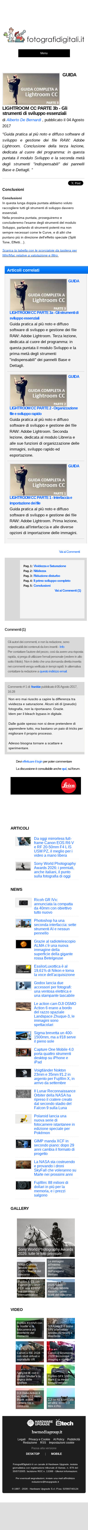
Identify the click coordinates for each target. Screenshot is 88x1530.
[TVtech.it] (64, 1426)
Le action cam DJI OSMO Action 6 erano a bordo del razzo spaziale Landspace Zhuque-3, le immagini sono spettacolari (55, 1014)
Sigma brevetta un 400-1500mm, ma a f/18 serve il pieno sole (55, 1037)
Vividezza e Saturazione (50, 566)
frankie (36, 687)
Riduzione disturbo (47, 576)
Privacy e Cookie (39, 1439)
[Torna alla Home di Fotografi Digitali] (44, 42)
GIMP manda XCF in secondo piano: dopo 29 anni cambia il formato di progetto (54, 1147)
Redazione (30, 1442)
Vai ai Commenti (69, 552)
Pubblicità (73, 1439)
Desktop (33, 1453)
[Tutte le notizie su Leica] (46, 793)
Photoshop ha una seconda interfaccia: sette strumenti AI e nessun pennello (55, 927)
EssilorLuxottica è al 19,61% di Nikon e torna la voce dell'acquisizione (54, 970)
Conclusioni (42, 585)
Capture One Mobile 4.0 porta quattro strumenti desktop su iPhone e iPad (54, 1055)
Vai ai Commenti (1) (68, 590)
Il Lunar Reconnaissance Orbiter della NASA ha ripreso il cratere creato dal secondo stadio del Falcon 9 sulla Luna (55, 1099)
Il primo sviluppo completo (52, 580)
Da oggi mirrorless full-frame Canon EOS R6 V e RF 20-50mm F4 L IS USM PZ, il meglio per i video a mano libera (54, 847)
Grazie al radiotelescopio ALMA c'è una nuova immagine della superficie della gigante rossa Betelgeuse (55, 949)
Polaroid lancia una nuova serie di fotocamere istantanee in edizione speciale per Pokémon (54, 1124)
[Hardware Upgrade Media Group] (47, 1435)
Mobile (56, 1453)
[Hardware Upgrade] (40, 1426)
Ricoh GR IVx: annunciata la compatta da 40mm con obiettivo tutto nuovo (53, 906)
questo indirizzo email (53, 671)
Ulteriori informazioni (66, 1471)
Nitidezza (40, 571)
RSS (43, 1442)
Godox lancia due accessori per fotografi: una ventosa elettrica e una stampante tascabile (54, 989)
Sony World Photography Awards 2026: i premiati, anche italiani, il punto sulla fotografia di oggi (55, 870)
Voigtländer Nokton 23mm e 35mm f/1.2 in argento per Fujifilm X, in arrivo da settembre (54, 1076)
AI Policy (58, 1439)
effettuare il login (32, 761)
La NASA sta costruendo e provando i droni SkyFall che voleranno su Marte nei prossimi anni (55, 1168)
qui (64, 768)
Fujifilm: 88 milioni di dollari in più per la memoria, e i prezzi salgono (51, 1189)
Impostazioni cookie (61, 1442)
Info (62, 647)
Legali (22, 1439)
